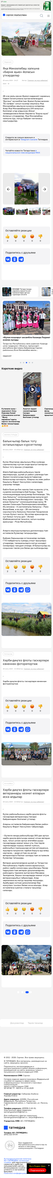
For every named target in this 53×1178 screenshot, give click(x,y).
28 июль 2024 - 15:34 (10, 449)
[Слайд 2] (23, 362)
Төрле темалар (35, 1023)
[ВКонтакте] (8, 259)
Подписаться (37, 1170)
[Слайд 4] (29, 362)
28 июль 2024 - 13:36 (10, 669)
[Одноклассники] (14, 259)
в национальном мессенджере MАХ (22, 151)
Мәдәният (8, 62)
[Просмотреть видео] (32, 389)
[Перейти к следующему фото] (45, 189)
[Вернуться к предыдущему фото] (8, 189)
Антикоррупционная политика (17, 1159)
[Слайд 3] (26, 362)
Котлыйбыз (8, 783)
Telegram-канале (29, 139)
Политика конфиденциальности (18, 1173)
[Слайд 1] (20, 362)
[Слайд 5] (32, 362)
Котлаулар (8, 654)
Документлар (17, 1023)
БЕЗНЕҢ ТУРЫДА (10, 435)
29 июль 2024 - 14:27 (10, 80)
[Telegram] (21, 259)
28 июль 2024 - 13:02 (10, 802)
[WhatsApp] (27, 589)
